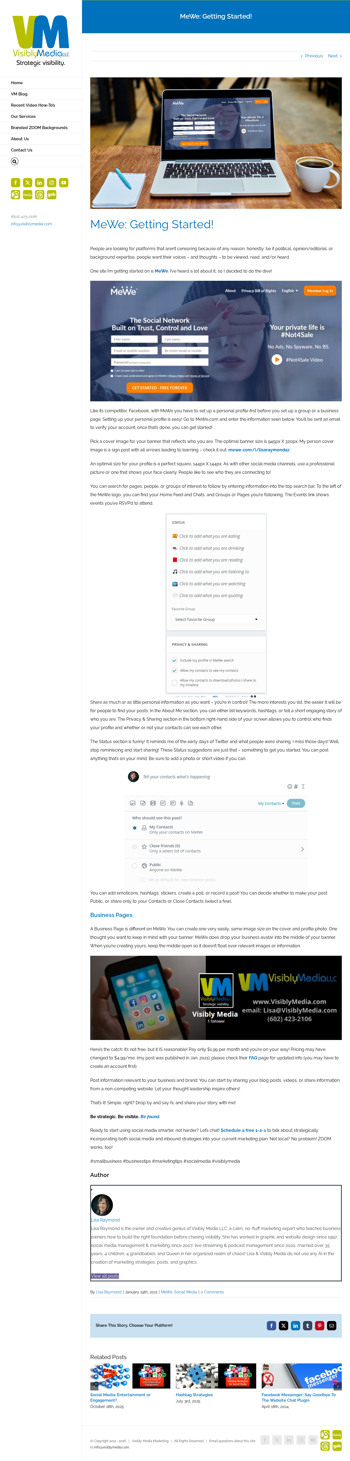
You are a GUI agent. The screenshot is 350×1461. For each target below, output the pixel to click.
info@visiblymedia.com (31, 224)
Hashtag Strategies (194, 1394)
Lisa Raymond (105, 1220)
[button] (41, 161)
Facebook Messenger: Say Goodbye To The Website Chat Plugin (299, 1397)
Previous (314, 56)
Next (332, 56)
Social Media (185, 1292)
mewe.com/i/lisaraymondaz (259, 449)
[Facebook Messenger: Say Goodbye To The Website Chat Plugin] (302, 1366)
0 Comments (212, 1292)
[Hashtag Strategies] (216, 1366)
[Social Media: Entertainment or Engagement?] (130, 1366)
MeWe (166, 1292)
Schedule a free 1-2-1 (243, 1130)
